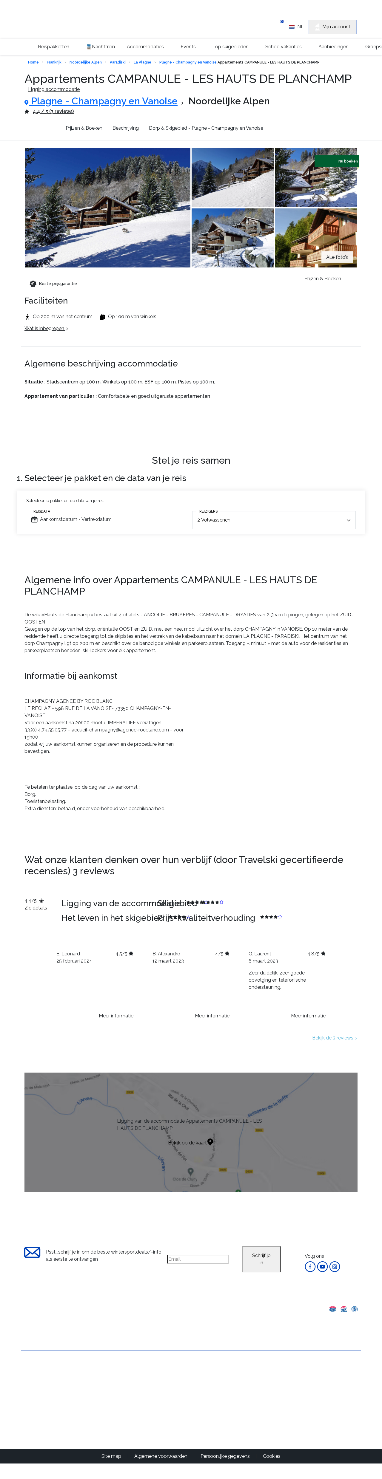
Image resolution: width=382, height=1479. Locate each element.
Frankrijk (54, 62)
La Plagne (143, 62)
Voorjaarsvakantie (226, 1400)
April (212, 1414)
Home (34, 62)
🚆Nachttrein (100, 46)
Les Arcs (161, 1407)
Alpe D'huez (165, 1400)
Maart (213, 1407)
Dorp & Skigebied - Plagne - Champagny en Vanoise (206, 128)
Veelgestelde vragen (43, 1412)
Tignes (159, 1386)
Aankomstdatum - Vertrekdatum (76, 519)
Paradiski (118, 62)
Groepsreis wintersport (46, 1423)
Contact (30, 1392)
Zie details (35, 908)
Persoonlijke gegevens (226, 1456)
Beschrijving (126, 128)
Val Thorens (165, 1393)
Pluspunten (43, 128)
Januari (214, 1393)
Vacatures (32, 1402)
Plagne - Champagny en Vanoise (188, 62)
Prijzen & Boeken (84, 128)
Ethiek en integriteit (42, 1433)
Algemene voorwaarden (47, 1382)
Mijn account (336, 27)
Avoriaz (160, 1414)
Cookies (272, 1456)
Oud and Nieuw (224, 1386)
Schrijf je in (261, 1259)
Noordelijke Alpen (86, 62)
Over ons (31, 1372)
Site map (111, 1456)
